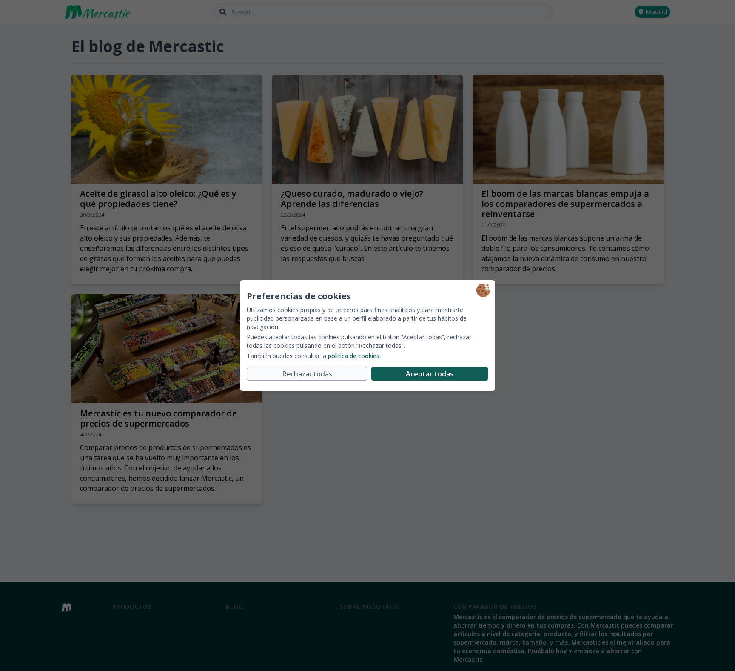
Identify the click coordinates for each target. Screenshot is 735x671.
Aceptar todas (429, 374)
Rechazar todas (307, 374)
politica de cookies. (354, 356)
